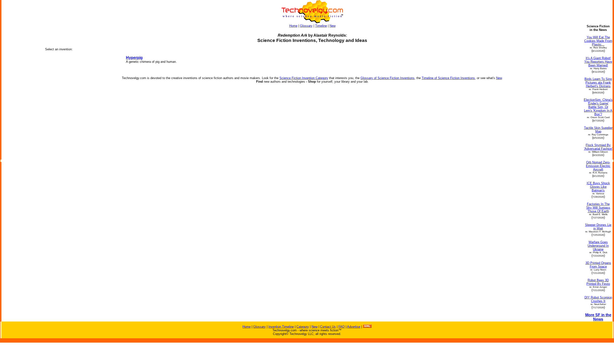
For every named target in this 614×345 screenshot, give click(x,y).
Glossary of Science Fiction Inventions (387, 78)
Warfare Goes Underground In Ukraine (598, 245)
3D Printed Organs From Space (598, 264)
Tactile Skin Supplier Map (598, 129)
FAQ (341, 326)
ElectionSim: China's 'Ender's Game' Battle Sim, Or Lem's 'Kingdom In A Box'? (598, 107)
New (333, 26)
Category (302, 326)
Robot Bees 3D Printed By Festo (598, 282)
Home (293, 26)
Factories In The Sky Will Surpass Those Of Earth (598, 207)
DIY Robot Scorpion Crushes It (598, 299)
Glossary (306, 26)
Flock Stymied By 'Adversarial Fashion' (598, 146)
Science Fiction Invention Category (303, 78)
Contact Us (328, 326)
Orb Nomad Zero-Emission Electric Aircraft (598, 166)
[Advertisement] (21, 96)
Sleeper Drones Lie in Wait (598, 226)
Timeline (321, 26)
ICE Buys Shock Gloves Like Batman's (598, 186)
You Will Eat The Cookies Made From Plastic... (598, 40)
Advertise (353, 326)
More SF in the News (598, 317)
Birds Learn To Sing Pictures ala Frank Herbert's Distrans (598, 82)
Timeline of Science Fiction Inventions (448, 78)
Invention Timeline (281, 326)
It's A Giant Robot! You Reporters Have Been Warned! (598, 61)
